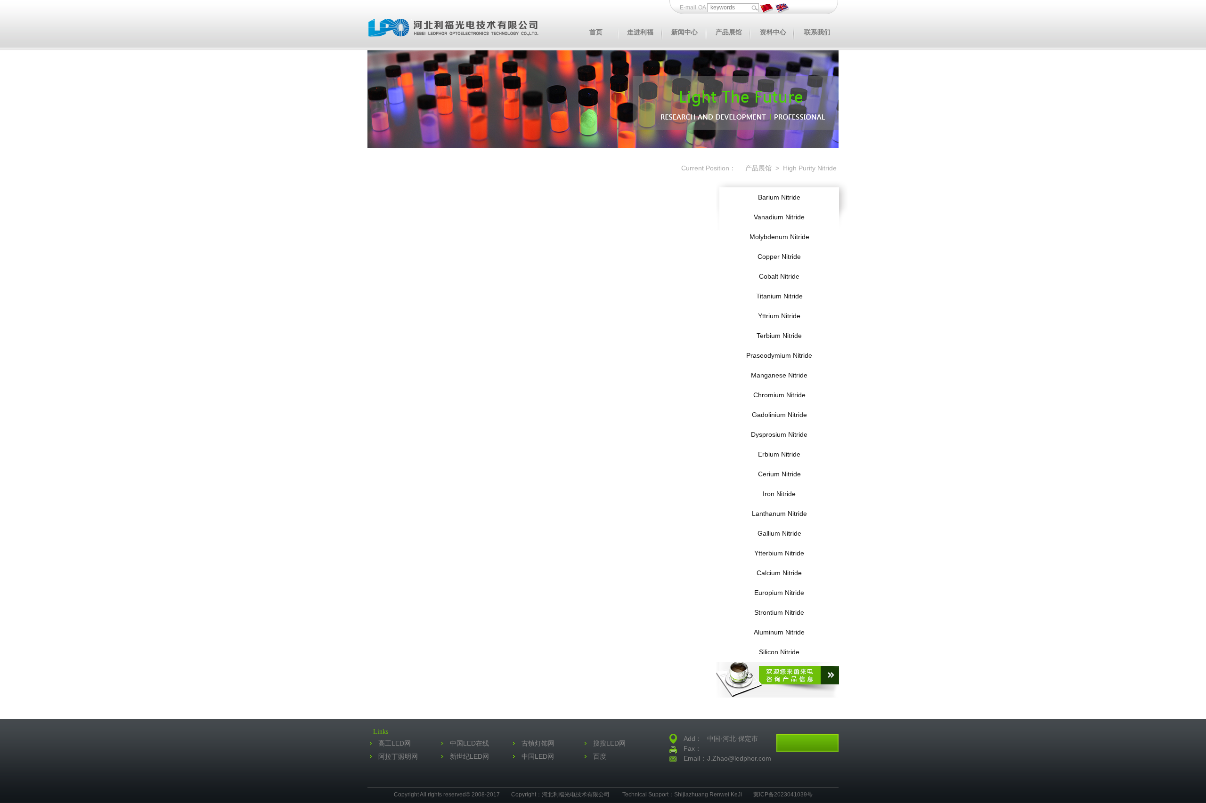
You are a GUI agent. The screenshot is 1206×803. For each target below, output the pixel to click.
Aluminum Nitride (779, 632)
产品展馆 (758, 168)
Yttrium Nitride (779, 316)
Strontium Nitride (779, 612)
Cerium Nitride (779, 474)
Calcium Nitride (779, 573)
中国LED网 (538, 756)
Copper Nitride (779, 256)
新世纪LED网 (469, 756)
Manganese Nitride (779, 375)
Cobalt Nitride (779, 276)
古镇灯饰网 (538, 743)
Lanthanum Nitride (779, 513)
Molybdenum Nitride (779, 237)
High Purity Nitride (809, 168)
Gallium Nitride (779, 533)
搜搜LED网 (609, 743)
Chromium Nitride (779, 395)
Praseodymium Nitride (779, 355)
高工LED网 (394, 743)
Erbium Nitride (779, 454)
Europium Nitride (779, 592)
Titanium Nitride (779, 296)
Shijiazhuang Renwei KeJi (708, 794)
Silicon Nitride (779, 652)
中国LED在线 (469, 743)
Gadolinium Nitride (779, 414)
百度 (599, 756)
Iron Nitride (779, 494)
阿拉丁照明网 (398, 756)
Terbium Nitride (779, 335)
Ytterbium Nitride (779, 553)
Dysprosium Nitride (779, 434)
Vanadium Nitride (779, 217)
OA (702, 7)
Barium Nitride (779, 197)
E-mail (688, 7)
